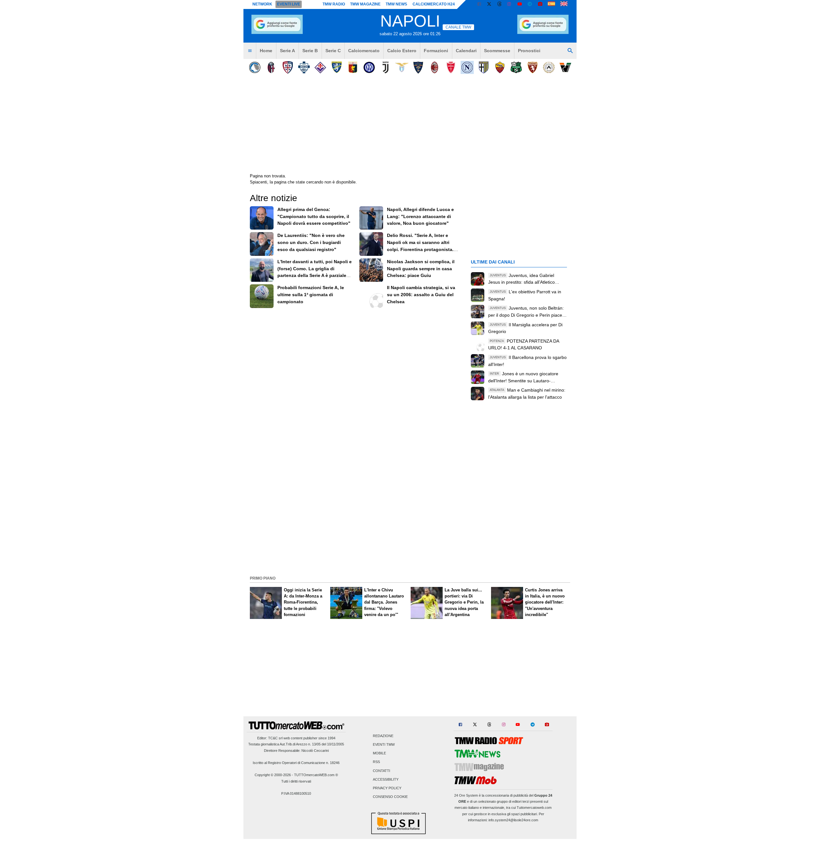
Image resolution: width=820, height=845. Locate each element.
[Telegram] (529, 4)
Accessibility (385, 779)
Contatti (381, 771)
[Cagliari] (287, 67)
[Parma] (483, 67)
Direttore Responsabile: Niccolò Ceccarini (296, 750)
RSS (376, 762)
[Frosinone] (336, 67)
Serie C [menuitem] (333, 50)
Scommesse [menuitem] (497, 50)
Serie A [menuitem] (287, 50)
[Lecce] (418, 67)
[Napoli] (467, 67)
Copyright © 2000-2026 (273, 775)
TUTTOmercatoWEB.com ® (316, 775)
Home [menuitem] (266, 50)
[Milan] (434, 67)
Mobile (379, 753)
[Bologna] (271, 67)
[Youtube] (519, 4)
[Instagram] (509, 4)
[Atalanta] (254, 67)
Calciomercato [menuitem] (364, 50)
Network (262, 4)
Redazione (383, 736)
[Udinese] (548, 67)
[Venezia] (565, 67)
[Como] (303, 67)
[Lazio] (401, 67)
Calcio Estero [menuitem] (401, 50)
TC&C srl (275, 738)
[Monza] (450, 67)
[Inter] (369, 67)
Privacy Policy (387, 788)
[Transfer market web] (564, 4)
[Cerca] (570, 51)
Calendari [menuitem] (466, 50)
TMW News (396, 4)
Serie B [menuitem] (310, 50)
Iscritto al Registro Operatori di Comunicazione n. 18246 (296, 763)
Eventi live (288, 4)
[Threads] (499, 4)
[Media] (540, 4)
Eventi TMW (384, 745)
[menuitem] (250, 51)
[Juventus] (385, 67)
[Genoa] (352, 67)
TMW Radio (334, 4)
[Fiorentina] (320, 67)
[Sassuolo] (516, 67)
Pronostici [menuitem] (529, 50)
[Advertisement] (410, 529)
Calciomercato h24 (434, 4)
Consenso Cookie (390, 797)
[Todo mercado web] (551, 4)
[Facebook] (479, 4)
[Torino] (532, 67)
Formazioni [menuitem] (436, 50)
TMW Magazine (365, 4)
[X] (489, 4)
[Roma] (499, 67)
